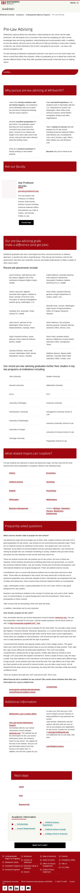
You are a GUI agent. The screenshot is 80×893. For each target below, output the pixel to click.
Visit (21, 796)
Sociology (50, 482)
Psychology (51, 491)
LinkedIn (16, 888)
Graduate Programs (12, 866)
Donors (27, 872)
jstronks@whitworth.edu (28, 191)
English (12, 491)
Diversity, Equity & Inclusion (31, 867)
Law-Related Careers (55, 746)
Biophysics (58, 511)
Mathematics (51, 499)
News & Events (49, 860)
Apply (21, 787)
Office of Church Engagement (49, 865)
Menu (73, 3)
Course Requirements (26, 828)
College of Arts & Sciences (56, 834)
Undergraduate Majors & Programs (38, 15)
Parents (65, 856)
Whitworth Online (11, 862)
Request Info (24, 804)
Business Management (18, 508)
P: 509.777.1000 (61, 881)
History (12, 473)
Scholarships (22, 824)
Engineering (51, 514)
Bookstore (28, 856)
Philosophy (14, 499)
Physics (49, 511)
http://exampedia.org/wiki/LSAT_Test (24, 623)
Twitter (22, 888)
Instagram (10, 888)
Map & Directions (49, 856)
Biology (57, 508)
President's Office (68, 860)
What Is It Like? (39, 845)
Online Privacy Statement (48, 871)
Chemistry (65, 508)
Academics (20, 15)
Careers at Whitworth (28, 861)
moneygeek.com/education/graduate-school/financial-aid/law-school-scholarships (33, 689)
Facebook (5, 888)
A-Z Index (65, 867)
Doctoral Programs (12, 870)
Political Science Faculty (55, 829)
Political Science (16, 482)
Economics (51, 473)
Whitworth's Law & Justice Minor (23, 714)
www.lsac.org (60, 618)
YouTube (28, 888)
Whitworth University (7, 15)
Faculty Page (26, 222)
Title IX (64, 864)
